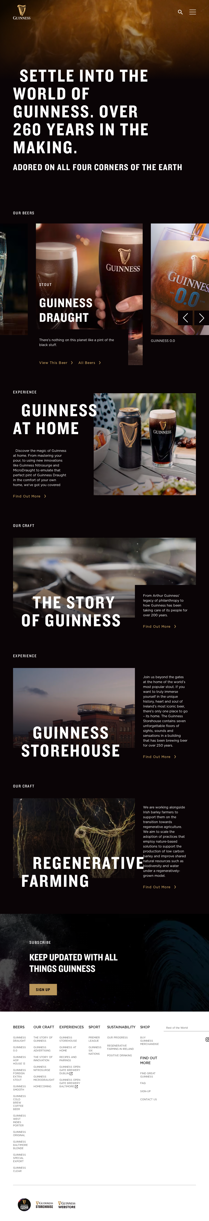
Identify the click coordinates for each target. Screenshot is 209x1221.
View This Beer (53, 363)
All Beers (87, 363)
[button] (185, 318)
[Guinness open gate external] (24, 1204)
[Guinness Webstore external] (66, 1204)
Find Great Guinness (148, 1075)
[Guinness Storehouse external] (44, 1204)
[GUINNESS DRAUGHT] (89, 294)
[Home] (21, 12)
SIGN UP (43, 989)
